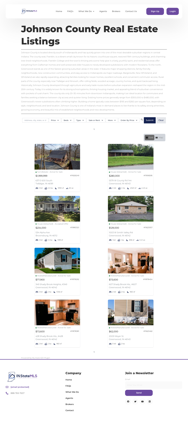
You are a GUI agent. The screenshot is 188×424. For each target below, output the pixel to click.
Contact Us (131, 11)
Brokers (116, 11)
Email (127, 379)
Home (59, 11)
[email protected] (20, 387)
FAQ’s (70, 11)
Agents (103, 11)
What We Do (85, 11)
